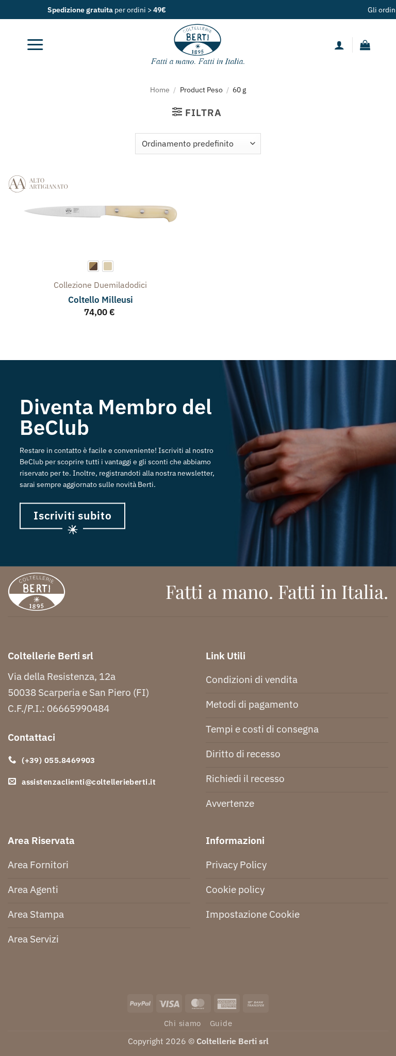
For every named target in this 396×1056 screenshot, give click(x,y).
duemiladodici (120, 285)
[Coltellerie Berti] (198, 45)
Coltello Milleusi (100, 299)
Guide (221, 1023)
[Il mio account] (339, 45)
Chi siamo (183, 1023)
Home (160, 89)
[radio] (93, 266)
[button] (35, 44)
